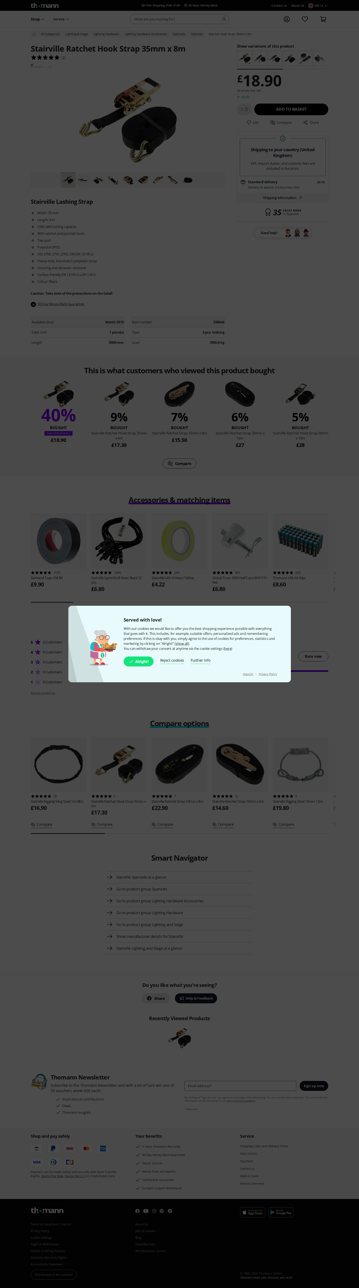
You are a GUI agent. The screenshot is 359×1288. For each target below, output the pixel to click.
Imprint (248, 674)
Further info (200, 660)
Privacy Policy (268, 674)
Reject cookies (172, 660)
